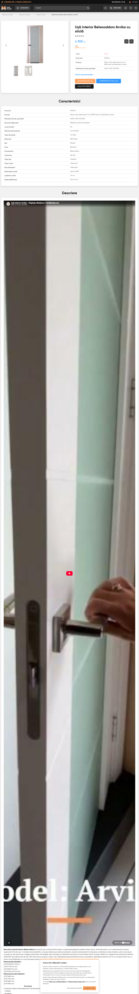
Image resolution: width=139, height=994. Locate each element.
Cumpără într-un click (108, 81)
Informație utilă (118, 2)
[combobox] (61, 8)
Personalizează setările (74, 988)
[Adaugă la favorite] (131, 41)
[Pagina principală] (6, 8)
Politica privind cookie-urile (76, 981)
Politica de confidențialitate (57, 981)
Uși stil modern (41, 14)
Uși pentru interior (25, 14)
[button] (88, 8)
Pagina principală (7, 14)
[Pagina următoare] (63, 45)
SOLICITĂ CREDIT (84, 86)
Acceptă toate (89, 988)
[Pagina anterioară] (6, 45)
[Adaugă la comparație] (126, 41)
